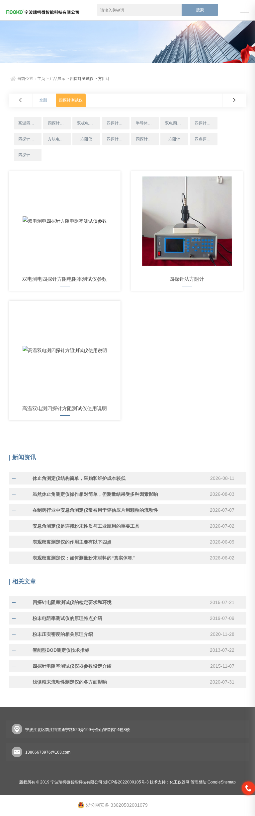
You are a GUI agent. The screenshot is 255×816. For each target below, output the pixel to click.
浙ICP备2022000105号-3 (126, 782)
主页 (41, 78)
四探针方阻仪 (118, 123)
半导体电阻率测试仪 (147, 123)
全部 (43, 100)
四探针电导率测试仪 (118, 139)
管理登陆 (199, 782)
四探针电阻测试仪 (59, 123)
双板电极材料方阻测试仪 (88, 123)
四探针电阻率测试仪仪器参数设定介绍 (72, 666)
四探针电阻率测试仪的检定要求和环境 (72, 602)
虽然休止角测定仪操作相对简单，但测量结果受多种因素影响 (95, 494)
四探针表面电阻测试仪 (29, 155)
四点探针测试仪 (206, 139)
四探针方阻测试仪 (147, 139)
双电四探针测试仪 (176, 123)
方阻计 (104, 78)
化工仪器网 (180, 782)
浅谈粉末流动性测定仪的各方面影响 (70, 682)
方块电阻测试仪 (59, 139)
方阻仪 (86, 139)
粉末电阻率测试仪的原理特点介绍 (67, 618)
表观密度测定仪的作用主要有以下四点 (72, 542)
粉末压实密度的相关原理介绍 (63, 634)
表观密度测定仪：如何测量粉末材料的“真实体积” (84, 557)
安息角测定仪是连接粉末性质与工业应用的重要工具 (86, 526)
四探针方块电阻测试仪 (29, 139)
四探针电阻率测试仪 (206, 123)
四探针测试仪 (82, 78)
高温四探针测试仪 (29, 123)
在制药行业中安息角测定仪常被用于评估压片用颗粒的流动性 (95, 510)
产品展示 (57, 78)
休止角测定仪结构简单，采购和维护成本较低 (79, 478)
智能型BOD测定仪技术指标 (61, 650)
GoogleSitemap (222, 782)
